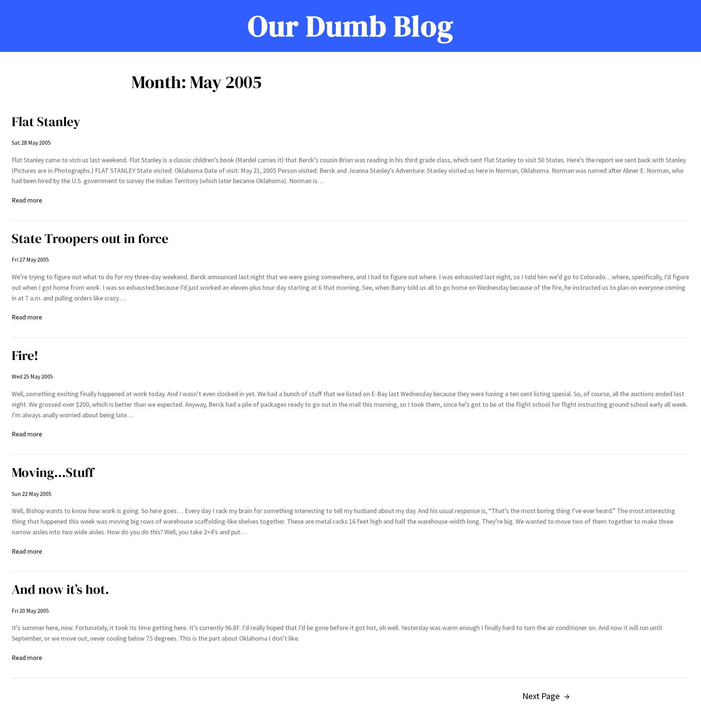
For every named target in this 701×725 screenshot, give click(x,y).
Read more (27, 201)
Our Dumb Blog (350, 26)
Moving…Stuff (53, 472)
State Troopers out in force (90, 238)
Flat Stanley (46, 121)
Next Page (546, 696)
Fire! (25, 355)
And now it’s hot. (60, 589)
